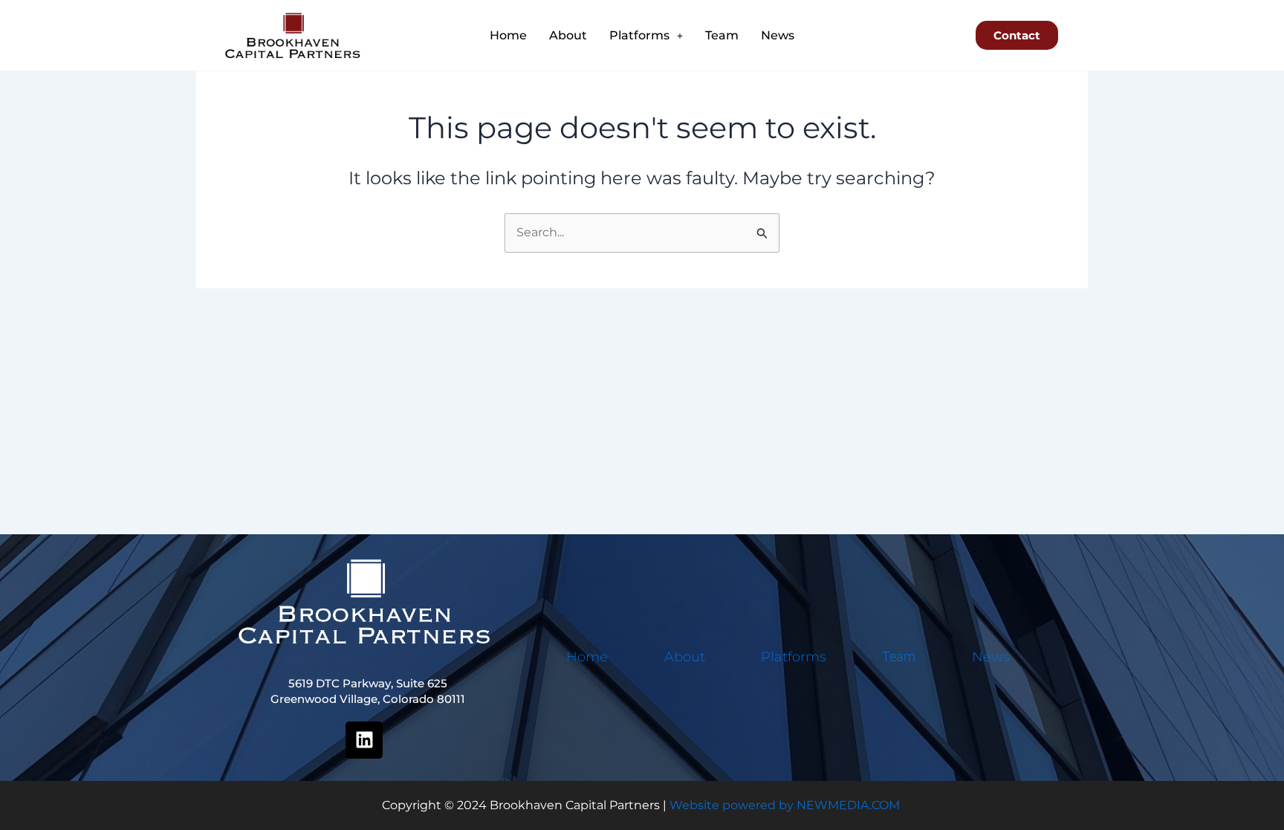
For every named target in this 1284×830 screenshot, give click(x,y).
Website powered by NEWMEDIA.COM (784, 805)
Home (508, 35)
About (568, 35)
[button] (646, 36)
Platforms (639, 35)
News (777, 35)
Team (722, 35)
